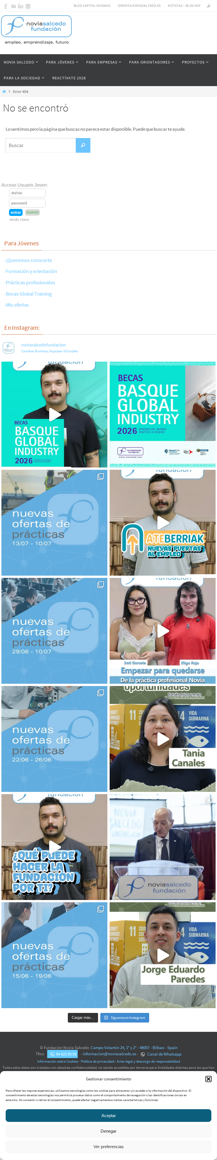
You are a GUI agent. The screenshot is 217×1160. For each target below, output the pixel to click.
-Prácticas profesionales (29, 282)
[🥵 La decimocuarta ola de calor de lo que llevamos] (54, 631)
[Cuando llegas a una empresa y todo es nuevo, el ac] (163, 631)
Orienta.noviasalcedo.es (139, 5)
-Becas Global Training (28, 293)
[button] (208, 1079)
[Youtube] (13, 5)
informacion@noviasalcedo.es (109, 1054)
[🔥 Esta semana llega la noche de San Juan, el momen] (54, 955)
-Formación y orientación (30, 271)
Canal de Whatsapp (163, 1054)
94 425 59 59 (66, 1054)
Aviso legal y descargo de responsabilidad (148, 1061)
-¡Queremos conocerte (28, 260)
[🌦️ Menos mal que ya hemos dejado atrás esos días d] (54, 739)
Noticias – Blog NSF (184, 5)
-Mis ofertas (16, 305)
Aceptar (108, 1115)
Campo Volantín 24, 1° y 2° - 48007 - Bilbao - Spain (134, 1047)
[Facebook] (5, 5)
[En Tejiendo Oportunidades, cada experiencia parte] (163, 739)
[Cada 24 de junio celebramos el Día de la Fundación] (163, 847)
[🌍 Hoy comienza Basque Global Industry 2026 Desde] (54, 415)
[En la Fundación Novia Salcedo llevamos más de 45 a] (54, 847)
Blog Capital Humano (92, 5)
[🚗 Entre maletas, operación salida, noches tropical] (54, 523)
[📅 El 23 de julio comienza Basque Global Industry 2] (163, 415)
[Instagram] (27, 5)
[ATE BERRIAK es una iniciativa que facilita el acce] (163, 523)
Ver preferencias (109, 1146)
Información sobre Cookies (57, 1061)
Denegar (108, 1131)
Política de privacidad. (98, 1061)
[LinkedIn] (20, 5)
